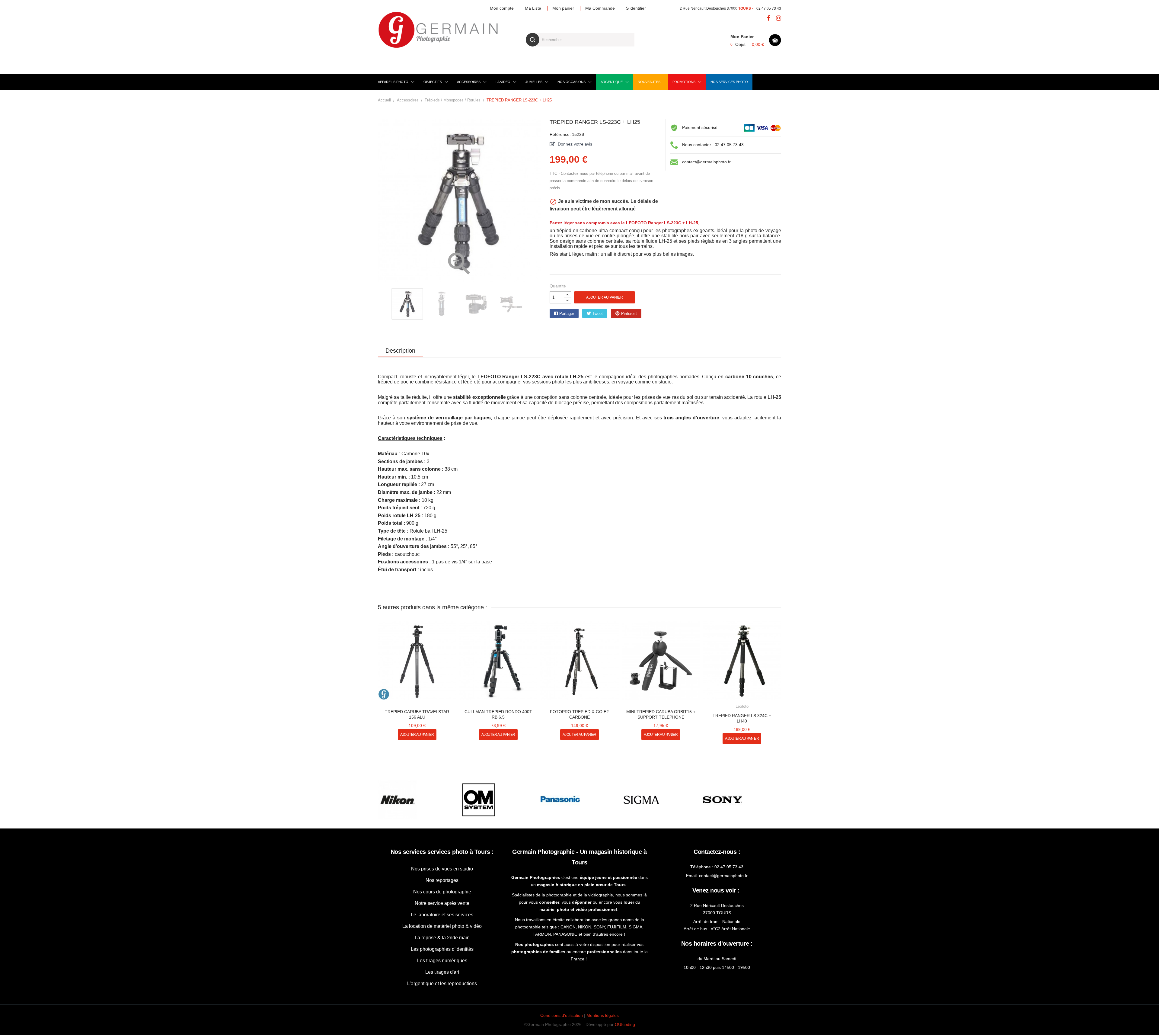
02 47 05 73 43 (768, 8)
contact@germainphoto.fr (706, 161)
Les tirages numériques (442, 960)
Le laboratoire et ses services (442, 914)
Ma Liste (533, 8)
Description (400, 350)
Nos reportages (442, 880)
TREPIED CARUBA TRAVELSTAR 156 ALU (417, 714)
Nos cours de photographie (442, 891)
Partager (566, 313)
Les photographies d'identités (442, 949)
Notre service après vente (442, 903)
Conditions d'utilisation (561, 1015)
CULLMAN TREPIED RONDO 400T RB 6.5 (498, 714)
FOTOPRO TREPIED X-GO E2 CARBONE (579, 714)
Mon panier (563, 8)
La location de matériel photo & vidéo (442, 926)
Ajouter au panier (604, 297)
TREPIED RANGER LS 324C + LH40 (742, 718)
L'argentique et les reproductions (442, 983)
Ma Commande (600, 8)
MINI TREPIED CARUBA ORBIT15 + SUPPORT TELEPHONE (660, 714)
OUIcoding (625, 1024)
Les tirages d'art (442, 972)
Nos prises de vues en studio (442, 868)
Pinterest (629, 313)
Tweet (597, 313)
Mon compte (502, 8)
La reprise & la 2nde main (442, 937)
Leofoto (742, 706)
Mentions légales (602, 1015)
